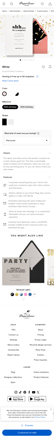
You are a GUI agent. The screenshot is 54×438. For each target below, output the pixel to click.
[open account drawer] (50, 4)
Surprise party (42, 11)
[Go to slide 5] (29, 60)
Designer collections (13, 377)
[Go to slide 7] (33, 60)
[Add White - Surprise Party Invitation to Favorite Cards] (43, 67)
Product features (41, 377)
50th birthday (10, 107)
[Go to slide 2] (22, 60)
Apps (13, 382)
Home (4, 11)
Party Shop (40, 350)
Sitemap (13, 340)
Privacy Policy (40, 417)
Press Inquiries (40, 360)
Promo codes (40, 340)
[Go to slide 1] (20, 60)
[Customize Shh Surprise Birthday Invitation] (27, 36)
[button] (38, 133)
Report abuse (13, 355)
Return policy (13, 345)
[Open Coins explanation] (37, 76)
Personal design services (41, 345)
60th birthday (26, 107)
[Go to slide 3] (24, 60)
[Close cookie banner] (51, 409)
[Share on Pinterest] (24, 392)
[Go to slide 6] (31, 60)
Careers (40, 355)
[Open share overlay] (50, 66)
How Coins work (10, 80)
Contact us (13, 335)
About (40, 330)
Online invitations (41, 372)
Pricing (41, 335)
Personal (10, 140)
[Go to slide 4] (27, 60)
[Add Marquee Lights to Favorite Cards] (23, 299)
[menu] (4, 4)
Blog (13, 372)
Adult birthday (15, 11)
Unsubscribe (13, 350)
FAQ (13, 330)
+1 (34, 294)
